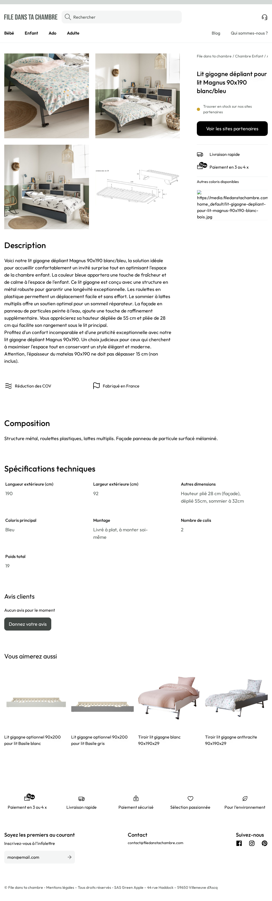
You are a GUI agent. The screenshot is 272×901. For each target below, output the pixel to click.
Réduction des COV (33, 386)
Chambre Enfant (249, 56)
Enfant (31, 33)
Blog (216, 33)
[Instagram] (252, 843)
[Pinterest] (264, 843)
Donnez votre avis (28, 624)
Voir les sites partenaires (232, 129)
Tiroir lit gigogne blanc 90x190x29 (159, 740)
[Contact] (264, 17)
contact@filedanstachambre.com (155, 842)
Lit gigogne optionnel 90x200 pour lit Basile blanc (32, 740)
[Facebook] (239, 843)
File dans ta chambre (214, 56)
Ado (52, 33)
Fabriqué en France (121, 386)
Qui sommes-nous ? (249, 33)
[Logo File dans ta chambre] (30, 17)
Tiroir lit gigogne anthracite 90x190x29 (231, 740)
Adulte (73, 33)
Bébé (9, 33)
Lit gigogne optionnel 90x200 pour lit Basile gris (99, 740)
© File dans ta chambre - (25, 887)
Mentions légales (60, 887)
